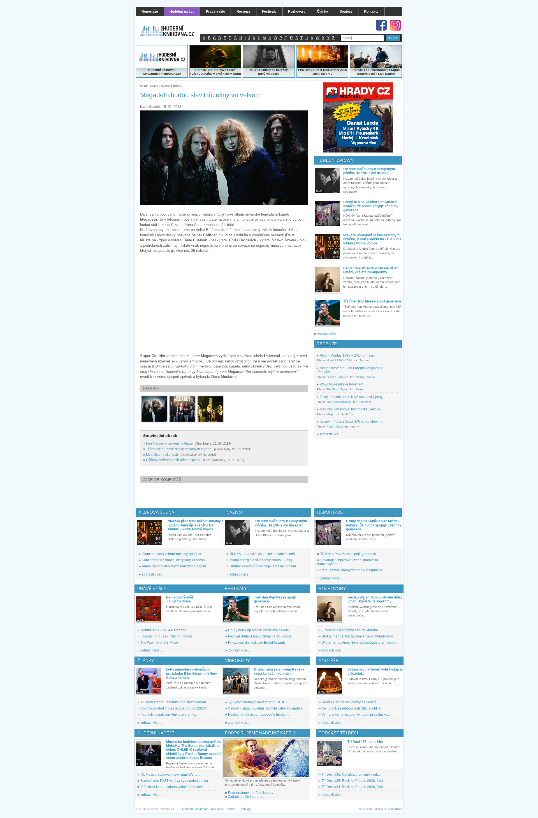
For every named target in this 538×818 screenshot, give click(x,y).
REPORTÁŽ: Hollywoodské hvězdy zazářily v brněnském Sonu (215, 71)
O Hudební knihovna (194, 809)
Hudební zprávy (171, 85)
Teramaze (365, 401)
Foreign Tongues (337, 376)
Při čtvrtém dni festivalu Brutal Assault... (257, 642)
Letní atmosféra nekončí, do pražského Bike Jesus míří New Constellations (191, 673)
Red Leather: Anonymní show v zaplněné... (352, 570)
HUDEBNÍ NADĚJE (155, 733)
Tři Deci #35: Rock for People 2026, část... (353, 781)
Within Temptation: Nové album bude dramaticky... (359, 642)
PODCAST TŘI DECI (338, 733)
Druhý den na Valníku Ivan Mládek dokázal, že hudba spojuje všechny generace (370, 206)
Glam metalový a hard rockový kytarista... (173, 554)
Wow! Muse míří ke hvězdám (341, 384)
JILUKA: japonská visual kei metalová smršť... (264, 554)
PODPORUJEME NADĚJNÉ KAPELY (260, 733)
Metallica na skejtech (162, 455)
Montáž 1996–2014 (339, 360)
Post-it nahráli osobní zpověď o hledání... (259, 715)
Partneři (231, 809)
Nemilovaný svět (179, 597)
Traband (365, 360)
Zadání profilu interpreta (246, 797)
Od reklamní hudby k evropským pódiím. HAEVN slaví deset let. (369, 171)
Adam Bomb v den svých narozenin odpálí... (175, 566)
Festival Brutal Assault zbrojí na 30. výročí (259, 636)
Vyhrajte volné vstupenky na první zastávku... (356, 715)
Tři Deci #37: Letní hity (365, 742)
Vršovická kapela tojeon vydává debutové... (173, 787)
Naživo (234, 512)
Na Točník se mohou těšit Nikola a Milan (352, 708)
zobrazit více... (328, 334)
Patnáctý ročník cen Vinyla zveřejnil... (168, 715)
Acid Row (347, 414)
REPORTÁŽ (361, 69)
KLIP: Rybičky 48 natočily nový (269, 71)
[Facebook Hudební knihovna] (381, 25)
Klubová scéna (156, 512)
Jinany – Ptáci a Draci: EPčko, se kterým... (351, 422)
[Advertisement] (233, 497)
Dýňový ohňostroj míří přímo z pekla (173, 460)
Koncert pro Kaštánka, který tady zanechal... (175, 560)
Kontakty (245, 809)
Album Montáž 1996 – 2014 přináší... (347, 355)
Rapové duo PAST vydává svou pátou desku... (175, 781)
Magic (330, 414)
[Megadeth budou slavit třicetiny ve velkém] (154, 409)
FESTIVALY (236, 588)
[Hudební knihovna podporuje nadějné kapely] (266, 758)
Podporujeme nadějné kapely (250, 793)
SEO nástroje (393, 809)
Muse (359, 389)
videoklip (273, 73)
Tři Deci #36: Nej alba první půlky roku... (352, 775)
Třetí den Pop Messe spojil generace (372, 301)
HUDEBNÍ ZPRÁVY (335, 160)
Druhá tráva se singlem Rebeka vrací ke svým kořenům (279, 671)
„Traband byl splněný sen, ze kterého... (351, 630)
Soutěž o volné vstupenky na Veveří (349, 702)
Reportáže (330, 512)
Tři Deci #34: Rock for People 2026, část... (353, 787)
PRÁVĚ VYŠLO (152, 588)
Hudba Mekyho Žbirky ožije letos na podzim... (263, 566)
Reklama (217, 809)
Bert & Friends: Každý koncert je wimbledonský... (358, 636)
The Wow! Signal (337, 389)
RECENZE (327, 343)
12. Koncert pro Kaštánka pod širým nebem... (174, 702)
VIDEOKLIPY (237, 660)
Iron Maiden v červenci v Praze (169, 443)
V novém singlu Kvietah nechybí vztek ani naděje (265, 708)
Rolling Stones (365, 376)
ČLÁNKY (145, 660)
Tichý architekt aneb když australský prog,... (353, 397)
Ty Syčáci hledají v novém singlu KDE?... (259, 702)
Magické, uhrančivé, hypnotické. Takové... (351, 409)
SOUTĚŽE (328, 660)
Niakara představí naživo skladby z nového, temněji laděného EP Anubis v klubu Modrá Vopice (372, 239)
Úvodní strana (149, 85)
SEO (362, 809)
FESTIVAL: (306, 69)
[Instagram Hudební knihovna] (395, 25)
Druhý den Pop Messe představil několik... (260, 630)
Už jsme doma (180, 601)
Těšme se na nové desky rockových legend (179, 449)
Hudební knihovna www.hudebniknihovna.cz (162, 71)
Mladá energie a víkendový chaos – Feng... (262, 560)
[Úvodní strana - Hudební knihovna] (171, 27)
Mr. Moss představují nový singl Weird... (170, 775)
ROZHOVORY (332, 588)
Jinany (354, 426)
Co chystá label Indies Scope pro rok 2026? (173, 708)
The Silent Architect (338, 401)
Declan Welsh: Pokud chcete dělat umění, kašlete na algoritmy (370, 270)
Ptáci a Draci (334, 426)
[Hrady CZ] (358, 117)
